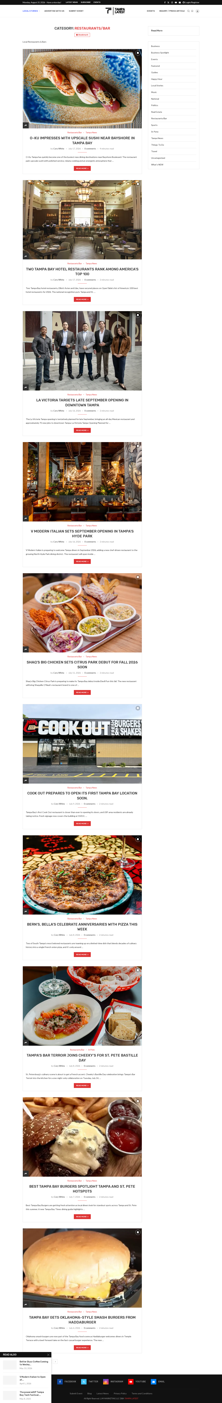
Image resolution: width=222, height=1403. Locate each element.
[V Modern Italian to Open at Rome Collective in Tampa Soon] (10, 1380)
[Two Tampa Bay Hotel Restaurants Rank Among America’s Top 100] (82, 220)
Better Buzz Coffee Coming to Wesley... (34, 1363)
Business (155, 46)
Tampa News (157, 138)
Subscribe (86, 2)
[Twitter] (168, 2)
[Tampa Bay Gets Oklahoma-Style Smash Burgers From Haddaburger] (82, 1268)
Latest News (72, 2)
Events (97, 2)
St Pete (154, 131)
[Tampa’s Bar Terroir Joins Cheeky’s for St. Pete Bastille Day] (82, 1006)
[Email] (180, 2)
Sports (154, 125)
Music (154, 92)
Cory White (58, 148)
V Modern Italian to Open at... (33, 1378)
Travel (154, 151)
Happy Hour (156, 79)
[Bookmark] (192, 11)
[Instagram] (172, 2)
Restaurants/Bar (159, 118)
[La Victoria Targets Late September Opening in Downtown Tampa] (82, 351)
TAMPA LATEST (131, 1398)
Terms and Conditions (142, 1393)
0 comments (90, 148)
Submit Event (76, 11)
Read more (81, 168)
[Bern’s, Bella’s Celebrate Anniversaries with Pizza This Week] (82, 875)
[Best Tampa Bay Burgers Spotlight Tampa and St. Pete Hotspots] (82, 1137)
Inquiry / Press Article (172, 11)
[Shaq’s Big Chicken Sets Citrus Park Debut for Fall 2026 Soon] (82, 613)
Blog (89, 1393)
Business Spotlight (160, 52)
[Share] (26, 125)
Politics (154, 105)
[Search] (188, 11)
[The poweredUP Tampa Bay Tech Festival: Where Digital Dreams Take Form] (10, 1395)
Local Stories (30, 11)
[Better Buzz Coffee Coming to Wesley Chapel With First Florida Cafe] (10, 1365)
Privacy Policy (120, 1393)
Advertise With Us (54, 11)
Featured (155, 66)
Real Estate (156, 112)
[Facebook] (164, 2)
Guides (154, 72)
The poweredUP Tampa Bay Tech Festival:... (32, 1393)
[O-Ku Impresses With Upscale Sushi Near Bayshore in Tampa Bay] (82, 88)
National (155, 98)
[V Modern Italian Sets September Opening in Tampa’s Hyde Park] (82, 481)
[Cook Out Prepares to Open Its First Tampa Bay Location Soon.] (82, 744)
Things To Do (157, 144)
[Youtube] (176, 2)
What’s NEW (157, 164)
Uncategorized (158, 158)
